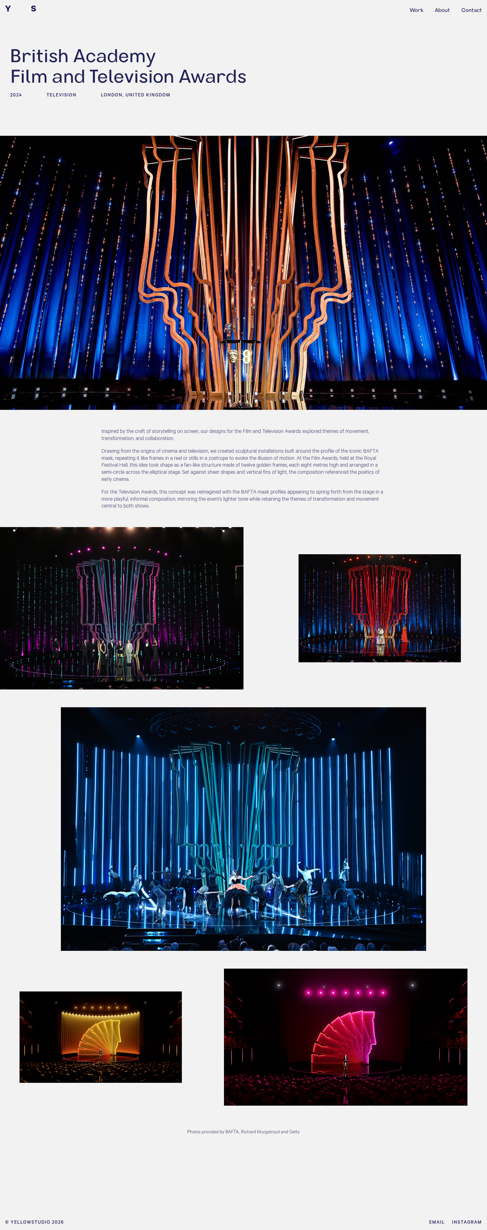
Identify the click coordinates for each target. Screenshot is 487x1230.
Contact (471, 10)
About (442, 10)
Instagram (467, 1222)
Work (416, 10)
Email (437, 1222)
